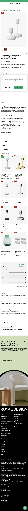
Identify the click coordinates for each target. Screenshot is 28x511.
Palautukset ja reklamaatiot (7, 421)
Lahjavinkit (3, 444)
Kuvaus (2, 102)
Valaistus (16, 421)
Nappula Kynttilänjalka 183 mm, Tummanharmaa (6, 226)
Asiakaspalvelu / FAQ (5, 416)
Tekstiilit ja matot (18, 423)
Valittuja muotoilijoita (5, 430)
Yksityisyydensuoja (5, 426)
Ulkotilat (16, 426)
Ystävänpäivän (4, 441)
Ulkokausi (3, 446)
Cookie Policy (4, 428)
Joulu (2, 454)
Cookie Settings (8, 87)
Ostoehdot (3, 418)
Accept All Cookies (19, 87)
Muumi (2, 447)
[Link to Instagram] (8, 496)
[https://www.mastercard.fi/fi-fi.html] (6, 501)
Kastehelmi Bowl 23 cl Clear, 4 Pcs (20, 252)
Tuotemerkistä (4, 145)
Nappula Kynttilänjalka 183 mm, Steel (20, 201)
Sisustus (16, 418)
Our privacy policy (8, 84)
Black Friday (3, 451)
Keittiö (15, 425)
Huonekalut (16, 416)
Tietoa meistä (4, 423)
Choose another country (6, 470)
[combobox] (14, 74)
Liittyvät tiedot (4, 149)
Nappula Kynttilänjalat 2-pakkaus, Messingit (19, 175)
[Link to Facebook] (5, 496)
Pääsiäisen (3, 442)
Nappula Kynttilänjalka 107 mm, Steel (20, 226)
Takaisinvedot (4, 435)
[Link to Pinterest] (2, 496)
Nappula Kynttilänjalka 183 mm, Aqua (6, 175)
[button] (24, 3)
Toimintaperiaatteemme (6, 425)
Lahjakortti (3, 431)
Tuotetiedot (4, 142)
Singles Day (3, 449)
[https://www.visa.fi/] (2, 500)
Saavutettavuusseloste (6, 433)
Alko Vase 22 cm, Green (5, 251)
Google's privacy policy (17, 84)
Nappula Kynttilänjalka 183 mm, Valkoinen (6, 201)
